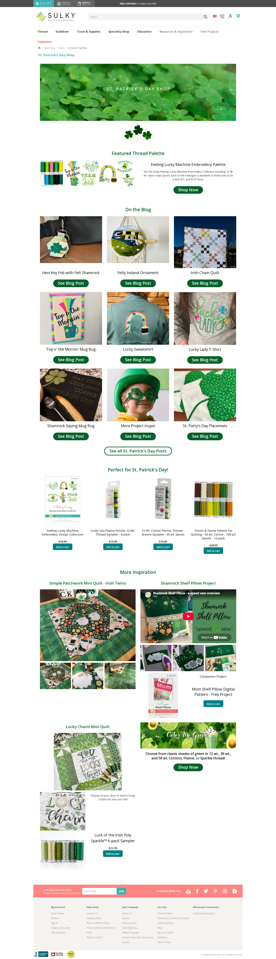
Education (144, 31)
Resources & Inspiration (176, 31)
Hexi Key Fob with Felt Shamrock (71, 272)
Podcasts (162, 937)
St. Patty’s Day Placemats (205, 425)
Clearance (44, 42)
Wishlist (55, 918)
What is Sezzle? (94, 937)
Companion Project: (213, 676)
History (125, 918)
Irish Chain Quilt (205, 272)
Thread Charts (164, 913)
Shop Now (188, 190)
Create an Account (60, 927)
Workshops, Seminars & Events (173, 918)
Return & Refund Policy (98, 922)
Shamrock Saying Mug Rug (71, 425)
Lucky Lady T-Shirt (205, 349)
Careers (126, 942)
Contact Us (92, 913)
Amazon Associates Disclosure (137, 937)
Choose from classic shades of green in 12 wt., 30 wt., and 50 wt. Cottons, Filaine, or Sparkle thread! (188, 755)
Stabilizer (62, 31)
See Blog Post (71, 283)
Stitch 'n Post (164, 942)
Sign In (54, 922)
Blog (159, 927)
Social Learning (165, 922)
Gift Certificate (58, 932)
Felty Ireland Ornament (138, 272)
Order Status (57, 913)
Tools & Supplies (88, 31)
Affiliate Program (130, 932)
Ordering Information (204, 913)
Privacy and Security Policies (101, 927)
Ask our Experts (165, 932)
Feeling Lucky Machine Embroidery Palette (188, 164)
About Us (127, 913)
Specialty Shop (118, 31)
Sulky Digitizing (129, 927)
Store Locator (129, 922)
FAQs (89, 932)
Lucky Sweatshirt (138, 349)
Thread (42, 31)
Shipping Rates (94, 918)
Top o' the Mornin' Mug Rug (71, 349)
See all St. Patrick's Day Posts (138, 451)
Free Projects (209, 31)
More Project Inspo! (138, 425)
